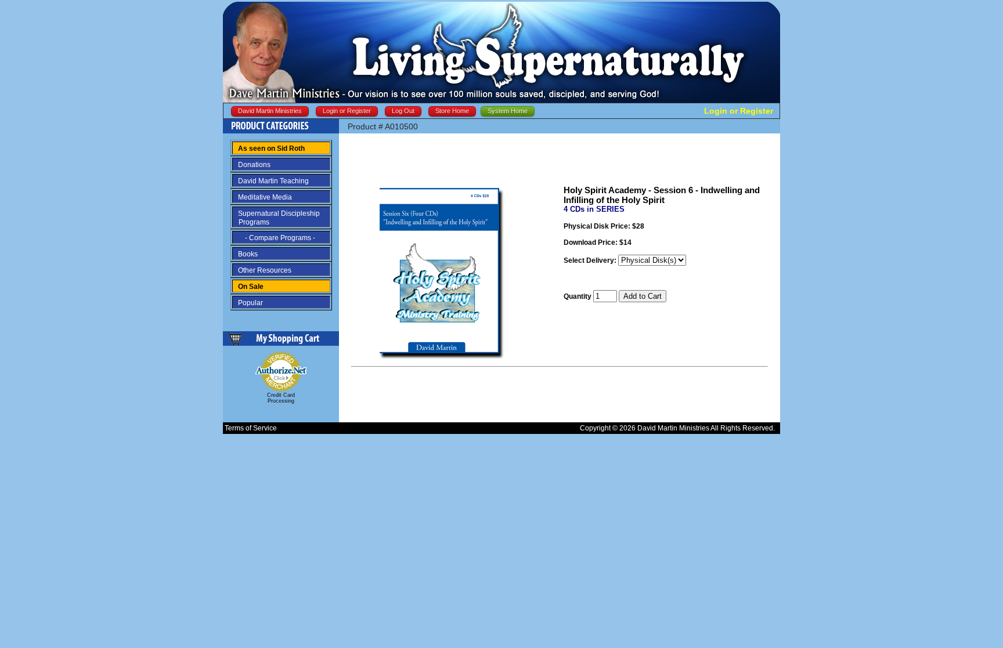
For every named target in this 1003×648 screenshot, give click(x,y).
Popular (250, 303)
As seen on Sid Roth (271, 148)
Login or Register (347, 110)
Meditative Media (265, 197)
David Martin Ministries (270, 110)
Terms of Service (251, 428)
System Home (508, 110)
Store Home (452, 110)
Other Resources (264, 270)
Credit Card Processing (281, 398)
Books (248, 254)
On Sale (251, 287)
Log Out (403, 110)
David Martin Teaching (273, 181)
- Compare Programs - (276, 238)
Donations (254, 165)
